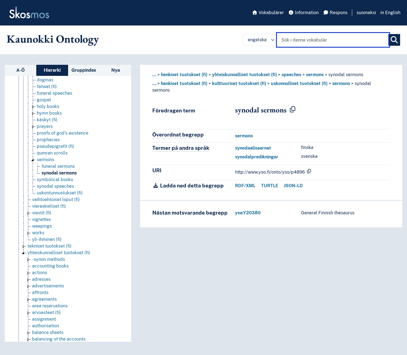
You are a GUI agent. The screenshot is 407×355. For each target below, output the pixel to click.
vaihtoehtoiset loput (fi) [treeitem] (56, 199)
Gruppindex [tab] (83, 70)
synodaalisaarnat (253, 148)
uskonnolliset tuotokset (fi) (299, 83)
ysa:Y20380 (248, 212)
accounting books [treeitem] (50, 266)
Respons (338, 12)
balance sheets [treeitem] (47, 332)
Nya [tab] (115, 70)
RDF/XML (245, 185)
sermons (315, 74)
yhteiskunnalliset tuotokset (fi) (244, 74)
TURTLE (269, 185)
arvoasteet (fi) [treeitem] (46, 312)
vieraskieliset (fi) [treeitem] (49, 206)
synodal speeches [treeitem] (55, 186)
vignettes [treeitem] (41, 219)
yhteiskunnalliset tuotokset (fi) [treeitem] (58, 252)
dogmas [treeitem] (45, 80)
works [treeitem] (38, 232)
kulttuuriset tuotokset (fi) (239, 83)
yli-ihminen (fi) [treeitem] (46, 239)
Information (306, 12)
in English (390, 12)
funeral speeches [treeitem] (54, 93)
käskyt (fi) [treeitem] (47, 119)
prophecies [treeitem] (48, 139)
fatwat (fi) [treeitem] (47, 86)
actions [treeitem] (39, 272)
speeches (291, 74)
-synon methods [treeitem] (48, 259)
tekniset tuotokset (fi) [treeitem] (49, 246)
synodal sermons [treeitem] (59, 173)
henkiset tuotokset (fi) (184, 74)
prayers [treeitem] (45, 126)
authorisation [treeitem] (45, 325)
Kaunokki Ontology (53, 39)
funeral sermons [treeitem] (58, 166)
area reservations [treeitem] (50, 305)
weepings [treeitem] (42, 226)
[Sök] (394, 40)
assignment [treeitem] (44, 319)
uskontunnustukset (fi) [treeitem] (60, 192)
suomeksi (366, 12)
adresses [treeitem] (41, 279)
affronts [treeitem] (40, 292)
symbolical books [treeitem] (55, 179)
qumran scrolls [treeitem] (52, 153)
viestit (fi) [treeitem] (41, 212)
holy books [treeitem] (48, 106)
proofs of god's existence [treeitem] (62, 133)
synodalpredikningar (256, 157)
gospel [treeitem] (44, 99)
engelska (257, 39)
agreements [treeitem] (44, 299)
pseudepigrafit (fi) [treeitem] (55, 146)
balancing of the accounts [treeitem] (59, 339)
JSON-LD (293, 185)
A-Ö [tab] (20, 70)
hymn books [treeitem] (49, 113)
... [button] (154, 74)
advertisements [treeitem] (48, 286)
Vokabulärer (270, 12)
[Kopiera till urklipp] (292, 109)
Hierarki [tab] (52, 70)
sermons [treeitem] (45, 159)
